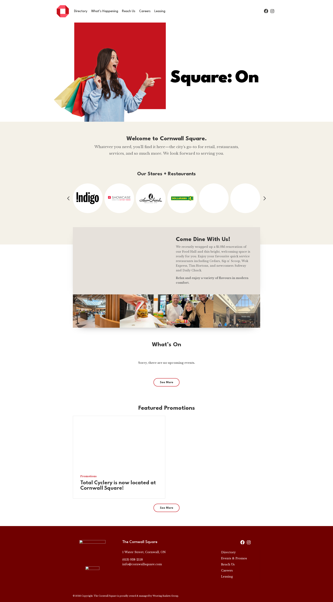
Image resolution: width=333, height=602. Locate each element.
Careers (145, 11)
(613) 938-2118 (132, 559)
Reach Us (128, 11)
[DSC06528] (143, 326)
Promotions (88, 476)
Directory (80, 11)
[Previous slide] (68, 198)
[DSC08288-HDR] (96, 326)
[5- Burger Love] (189, 326)
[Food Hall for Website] (236, 326)
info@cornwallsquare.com (142, 564)
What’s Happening (104, 11)
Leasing (159, 11)
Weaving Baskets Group (165, 596)
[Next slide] (265, 198)
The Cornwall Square (105, 596)
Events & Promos (234, 558)
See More (166, 382)
